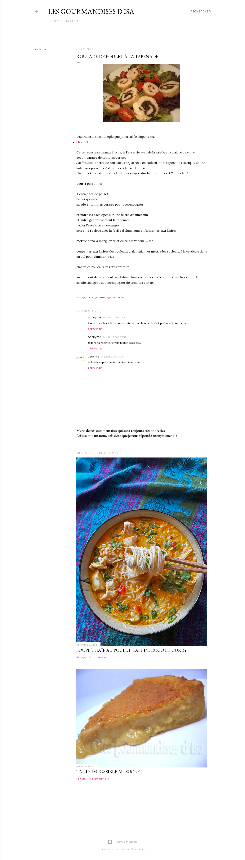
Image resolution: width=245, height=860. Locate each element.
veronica (93, 356)
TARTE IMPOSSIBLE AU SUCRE (108, 772)
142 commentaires (99, 778)
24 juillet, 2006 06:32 (114, 337)
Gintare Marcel (138, 849)
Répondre (95, 329)
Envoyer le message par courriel (106, 297)
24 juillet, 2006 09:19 (112, 356)
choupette (83, 142)
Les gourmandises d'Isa (91, 11)
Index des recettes (65, 21)
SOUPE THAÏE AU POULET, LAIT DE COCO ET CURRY (131, 650)
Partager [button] (40, 49)
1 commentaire (97, 657)
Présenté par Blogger (125, 841)
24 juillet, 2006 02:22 (114, 317)
